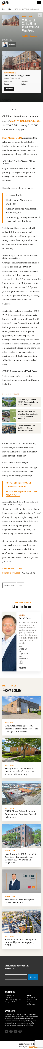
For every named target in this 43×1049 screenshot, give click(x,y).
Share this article (9, 585)
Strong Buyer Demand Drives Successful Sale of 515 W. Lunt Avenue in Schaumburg (20, 771)
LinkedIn (21, 662)
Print (20, 585)
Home (3, 9)
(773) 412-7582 (23, 648)
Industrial (25, 36)
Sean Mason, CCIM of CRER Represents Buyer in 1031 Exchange (28, 402)
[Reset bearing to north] (40, 15)
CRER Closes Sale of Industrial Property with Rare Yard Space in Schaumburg (21, 814)
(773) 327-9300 (23, 653)
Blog (9, 9)
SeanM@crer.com (11, 572)
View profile (22, 667)
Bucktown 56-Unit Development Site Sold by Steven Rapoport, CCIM (20, 942)
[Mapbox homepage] (6, 100)
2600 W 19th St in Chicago (25, 121)
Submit (33, 977)
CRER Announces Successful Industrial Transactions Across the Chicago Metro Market (21, 728)
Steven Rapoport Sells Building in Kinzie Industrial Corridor (26, 428)
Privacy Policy (33, 1046)
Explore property (9, 88)
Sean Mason (33, 36)
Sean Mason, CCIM (12, 137)
